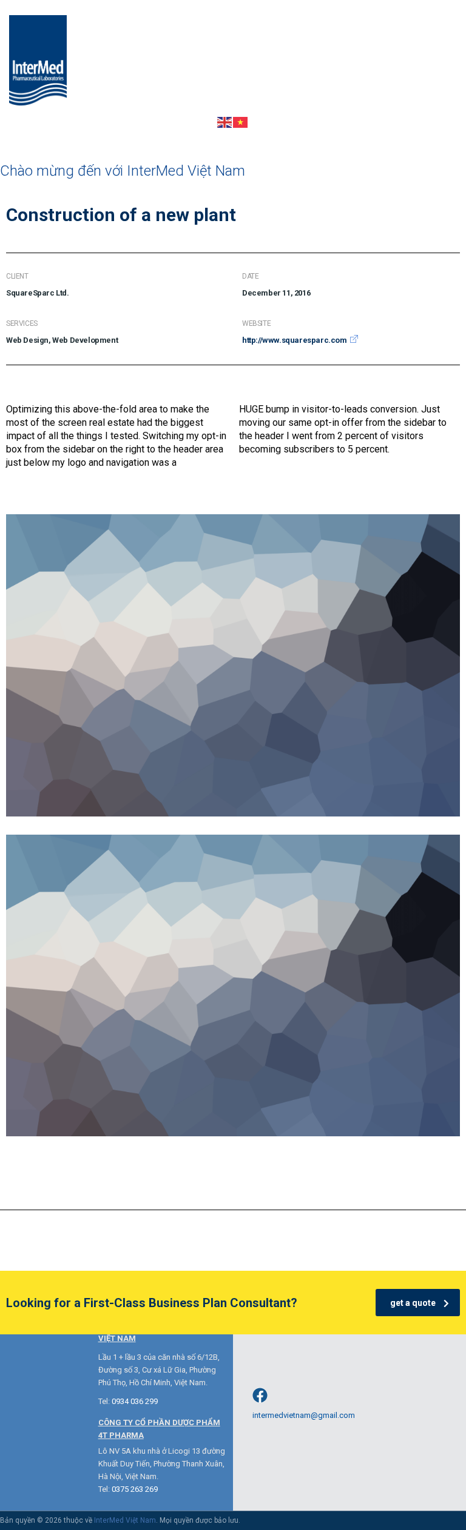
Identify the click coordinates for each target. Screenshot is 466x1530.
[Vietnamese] (241, 121)
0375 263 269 (135, 1489)
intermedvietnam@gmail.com (303, 1415)
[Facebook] (260, 1395)
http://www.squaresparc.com (294, 340)
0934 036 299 (135, 1401)
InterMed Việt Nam (125, 1520)
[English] (225, 121)
